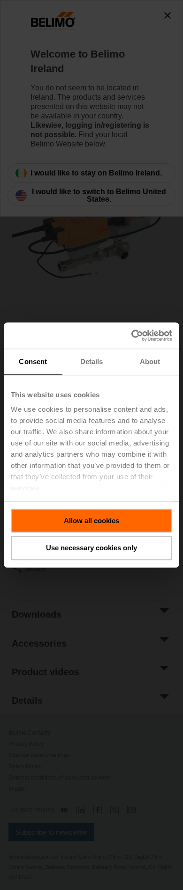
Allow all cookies (91, 521)
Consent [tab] (33, 361)
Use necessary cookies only (91, 548)
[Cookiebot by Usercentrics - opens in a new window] (131, 335)
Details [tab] (91, 361)
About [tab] (150, 361)
